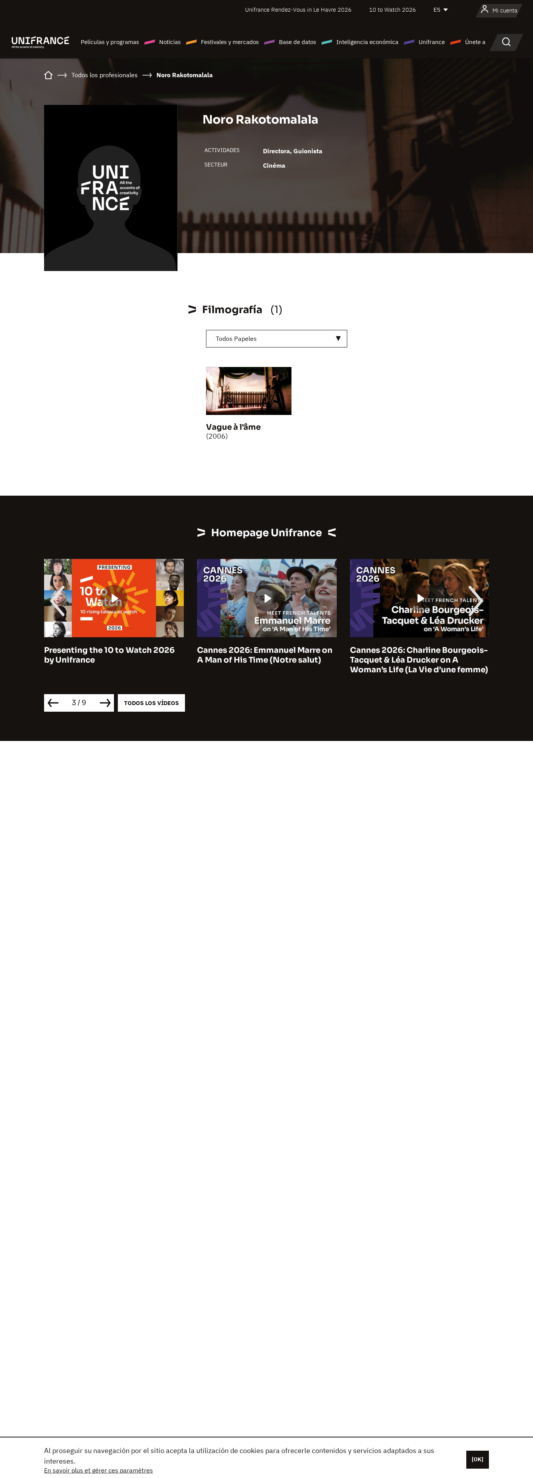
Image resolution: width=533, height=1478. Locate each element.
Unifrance (432, 42)
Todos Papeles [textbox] (236, 338)
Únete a (475, 42)
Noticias (170, 42)
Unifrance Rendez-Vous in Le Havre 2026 (298, 9)
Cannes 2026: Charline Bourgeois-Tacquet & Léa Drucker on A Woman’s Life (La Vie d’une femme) (419, 660)
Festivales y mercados (230, 42)
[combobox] (276, 338)
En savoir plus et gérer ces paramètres (98, 1470)
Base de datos (297, 42)
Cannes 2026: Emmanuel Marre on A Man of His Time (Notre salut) (264, 655)
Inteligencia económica (367, 42)
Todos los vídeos (151, 703)
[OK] (477, 1459)
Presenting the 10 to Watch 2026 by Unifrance (109, 655)
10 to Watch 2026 (392, 9)
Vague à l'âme (233, 427)
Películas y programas (110, 42)
